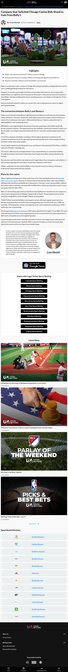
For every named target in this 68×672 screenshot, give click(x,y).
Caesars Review (37, 602)
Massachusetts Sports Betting (34, 296)
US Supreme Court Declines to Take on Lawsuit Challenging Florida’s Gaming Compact (26, 427)
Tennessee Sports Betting (34, 326)
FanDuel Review (37, 544)
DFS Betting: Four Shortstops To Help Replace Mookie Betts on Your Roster (23, 383)
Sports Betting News (9, 646)
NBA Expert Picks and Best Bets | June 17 (13, 517)
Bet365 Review (37, 566)
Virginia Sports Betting (34, 331)
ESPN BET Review (38, 595)
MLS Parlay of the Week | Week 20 (11, 472)
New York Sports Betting (34, 306)
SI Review (35, 573)
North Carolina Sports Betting (34, 311)
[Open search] (62, 2)
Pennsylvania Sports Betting (34, 321)
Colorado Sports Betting (34, 281)
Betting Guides (7, 642)
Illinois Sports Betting (34, 286)
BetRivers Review (38, 551)
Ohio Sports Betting (34, 316)
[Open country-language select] (65, 2)
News (19, 6)
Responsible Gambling (9, 649)
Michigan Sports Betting (34, 291)
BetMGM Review (38, 537)
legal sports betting (19, 211)
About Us (5, 634)
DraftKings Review (38, 609)
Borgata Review (37, 580)
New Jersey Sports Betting (34, 301)
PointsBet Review (38, 616)
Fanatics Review (37, 588)
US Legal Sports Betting (8, 6)
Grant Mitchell (15, 22)
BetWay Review (37, 559)
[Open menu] (2, 2)
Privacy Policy (7, 637)
